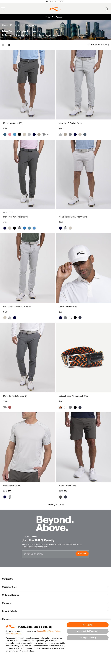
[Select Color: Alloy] (29, 134)
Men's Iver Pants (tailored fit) (15, 217)
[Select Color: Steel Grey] (43, 134)
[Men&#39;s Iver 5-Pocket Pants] (83, 84)
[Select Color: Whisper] (9, 134)
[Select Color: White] (70, 317)
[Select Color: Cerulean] (34, 228)
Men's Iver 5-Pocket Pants (70, 123)
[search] (95, 8)
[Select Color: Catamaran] (24, 228)
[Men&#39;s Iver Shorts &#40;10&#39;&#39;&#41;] (27, 84)
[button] (8, 9)
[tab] (107, 8)
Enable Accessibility (55, 1)
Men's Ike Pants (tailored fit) (15, 396)
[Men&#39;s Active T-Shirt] (27, 447)
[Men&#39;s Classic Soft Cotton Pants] (27, 268)
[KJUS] (55, 9)
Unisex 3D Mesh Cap (68, 306)
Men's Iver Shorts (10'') (12, 123)
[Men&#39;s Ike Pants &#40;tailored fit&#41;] (27, 357)
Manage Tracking (88, 637)
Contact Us (7, 578)
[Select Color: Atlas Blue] (29, 228)
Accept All (87, 625)
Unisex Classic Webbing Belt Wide (73, 396)
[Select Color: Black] (19, 134)
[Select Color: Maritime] (4, 134)
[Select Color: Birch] (24, 134)
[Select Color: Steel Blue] (84, 134)
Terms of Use (42, 631)
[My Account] (101, 8)
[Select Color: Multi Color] (60, 407)
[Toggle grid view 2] (9, 45)
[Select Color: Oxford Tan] (39, 134)
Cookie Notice (14, 634)
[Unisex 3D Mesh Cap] (83, 268)
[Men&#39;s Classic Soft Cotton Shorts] (83, 174)
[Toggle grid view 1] (3, 45)
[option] (27, 84)
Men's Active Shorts (67, 485)
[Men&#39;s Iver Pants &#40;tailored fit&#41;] (27, 174)
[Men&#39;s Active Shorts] (83, 447)
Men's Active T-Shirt (11, 485)
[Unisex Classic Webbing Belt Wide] (83, 357)
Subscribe (83, 554)
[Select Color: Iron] (60, 497)
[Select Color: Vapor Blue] (14, 134)
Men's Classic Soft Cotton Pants (17, 306)
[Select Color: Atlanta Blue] (34, 134)
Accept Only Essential (87, 631)
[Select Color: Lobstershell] (9, 407)
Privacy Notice (54, 631)
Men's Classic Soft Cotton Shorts (73, 217)
